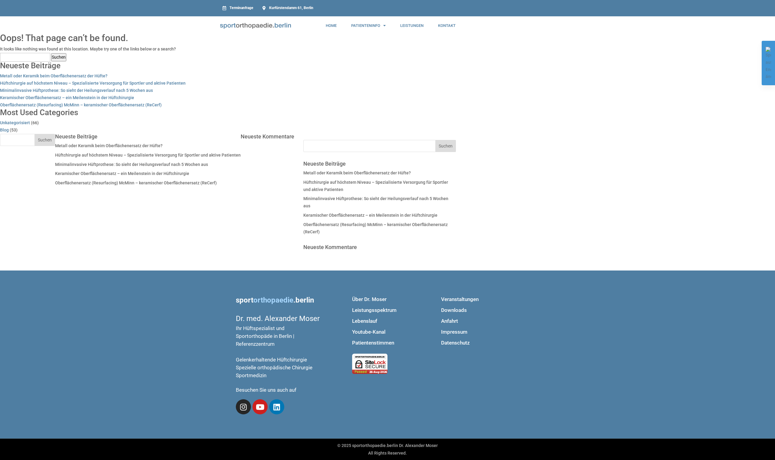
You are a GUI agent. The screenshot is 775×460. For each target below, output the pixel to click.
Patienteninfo (365, 25)
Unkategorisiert (15, 122)
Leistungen (412, 25)
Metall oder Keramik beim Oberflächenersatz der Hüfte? (53, 75)
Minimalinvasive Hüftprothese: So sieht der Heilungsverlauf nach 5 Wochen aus (76, 90)
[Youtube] (260, 406)
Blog (4, 130)
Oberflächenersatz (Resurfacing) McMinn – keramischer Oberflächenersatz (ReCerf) (81, 104)
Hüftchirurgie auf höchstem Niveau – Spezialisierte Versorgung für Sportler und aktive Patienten (93, 83)
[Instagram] (243, 406)
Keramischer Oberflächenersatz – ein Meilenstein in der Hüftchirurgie (67, 97)
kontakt (447, 25)
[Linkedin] (276, 406)
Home (331, 25)
